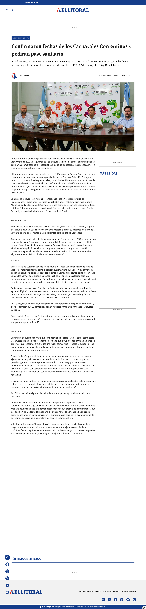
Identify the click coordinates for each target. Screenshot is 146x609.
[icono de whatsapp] (121, 600)
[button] (7, 564)
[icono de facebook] (115, 600)
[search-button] (12, 10)
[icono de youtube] (103, 600)
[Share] (7, 557)
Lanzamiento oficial (21, 38)
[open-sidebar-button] (6, 10)
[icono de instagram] (134, 600)
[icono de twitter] (109, 600)
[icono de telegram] (128, 600)
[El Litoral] (73, 10)
